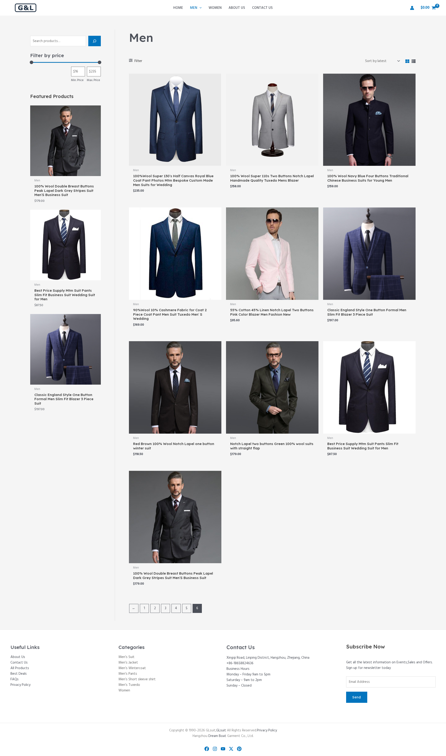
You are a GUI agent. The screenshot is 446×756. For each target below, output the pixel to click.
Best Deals (18, 674)
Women (124, 690)
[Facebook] (206, 748)
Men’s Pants (127, 674)
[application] (199, 7)
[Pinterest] (239, 748)
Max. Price (93, 80)
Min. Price (77, 80)
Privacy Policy (20, 685)
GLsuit (221, 730)
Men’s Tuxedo (129, 685)
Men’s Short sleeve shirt (137, 679)
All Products (19, 668)
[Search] (94, 41)
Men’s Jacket (128, 662)
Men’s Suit (126, 657)
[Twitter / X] (231, 748)
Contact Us (19, 662)
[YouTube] (223, 748)
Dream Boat (217, 736)
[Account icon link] (412, 8)
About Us (17, 657)
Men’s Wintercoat (132, 668)
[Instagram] (215, 748)
